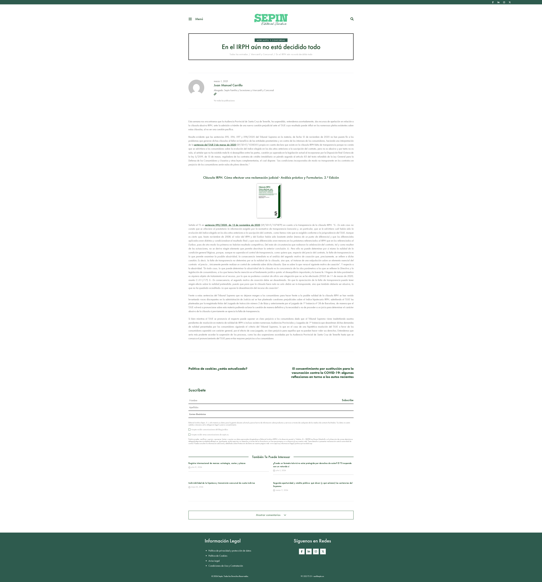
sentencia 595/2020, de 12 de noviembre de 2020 (232, 225)
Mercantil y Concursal (271, 40)
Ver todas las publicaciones (224, 100)
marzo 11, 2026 (282, 490)
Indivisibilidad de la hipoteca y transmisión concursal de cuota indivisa (221, 482)
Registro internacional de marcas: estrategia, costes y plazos (216, 463)
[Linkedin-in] (498, 2)
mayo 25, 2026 (197, 487)
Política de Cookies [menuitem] (217, 555)
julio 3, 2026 (281, 470)
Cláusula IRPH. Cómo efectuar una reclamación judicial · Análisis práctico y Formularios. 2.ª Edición (271, 178)
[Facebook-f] (493, 2)
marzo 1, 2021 (221, 81)
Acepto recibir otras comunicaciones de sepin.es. (210, 434)
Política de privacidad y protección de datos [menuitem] (229, 550)
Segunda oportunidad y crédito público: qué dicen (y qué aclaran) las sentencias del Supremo (313, 484)
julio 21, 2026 (196, 467)
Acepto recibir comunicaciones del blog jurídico (209, 429)
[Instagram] (504, 2)
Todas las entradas (239, 54)
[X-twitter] (510, 2)
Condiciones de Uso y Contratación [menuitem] (225, 565)
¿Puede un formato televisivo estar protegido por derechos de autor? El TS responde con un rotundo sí (312, 465)
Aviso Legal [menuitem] (214, 560)
